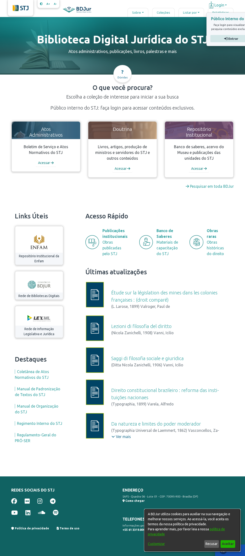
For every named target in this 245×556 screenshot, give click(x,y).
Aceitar (228, 544)
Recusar (211, 544)
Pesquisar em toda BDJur (211, 186)
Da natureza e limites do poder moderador (156, 424)
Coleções (163, 12)
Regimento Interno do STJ (39, 423)
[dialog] (192, 530)
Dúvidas (122, 74)
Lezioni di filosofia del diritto (141, 326)
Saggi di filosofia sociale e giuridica (147, 358)
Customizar (156, 544)
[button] (121, 436)
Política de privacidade (31, 528)
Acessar (44, 163)
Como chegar (135, 500)
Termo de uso (69, 528)
